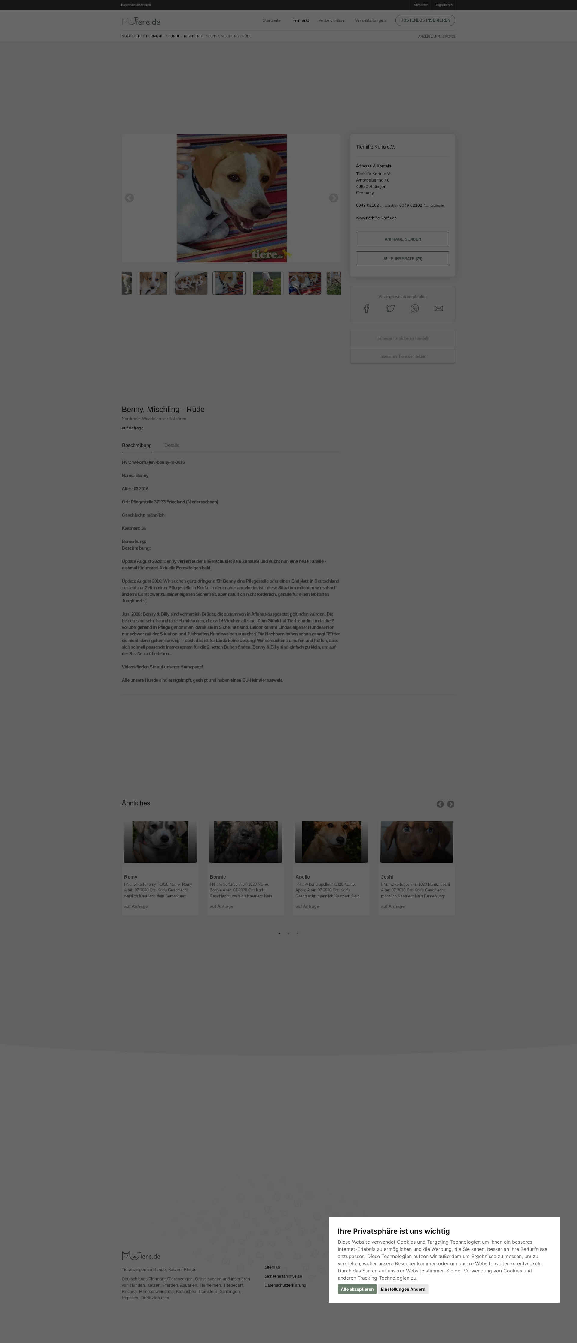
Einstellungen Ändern (403, 1289)
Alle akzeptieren (357, 1289)
